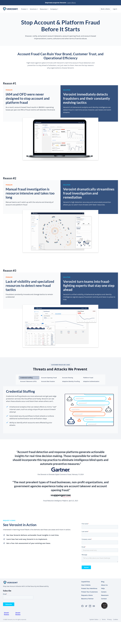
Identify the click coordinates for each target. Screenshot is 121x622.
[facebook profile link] (82, 606)
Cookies (115, 619)
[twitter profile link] (86, 606)
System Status (94, 619)
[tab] (29, 377)
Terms (104, 619)
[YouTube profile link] (94, 606)
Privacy (109, 619)
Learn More (71, 3)
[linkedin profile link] (90, 606)
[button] (24, 9)
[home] (10, 9)
